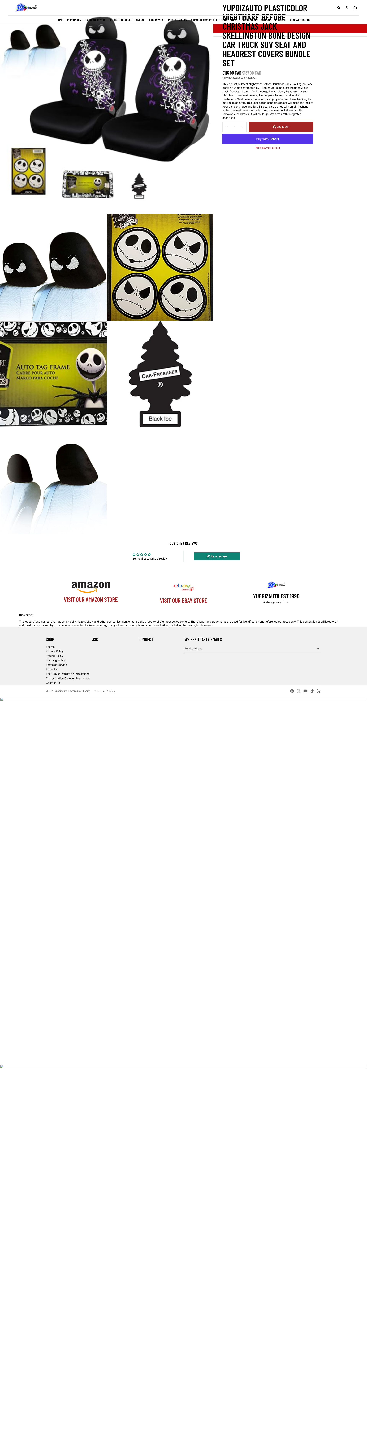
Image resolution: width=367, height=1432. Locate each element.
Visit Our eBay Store (183, 600)
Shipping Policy (55, 660)
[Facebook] (292, 691)
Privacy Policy (54, 651)
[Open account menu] (347, 7)
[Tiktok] (312, 691)
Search (50, 646)
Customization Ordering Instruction (67, 678)
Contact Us (53, 682)
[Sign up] (317, 648)
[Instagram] (298, 691)
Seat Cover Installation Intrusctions (67, 673)
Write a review (217, 556)
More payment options (268, 147)
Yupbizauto (61, 690)
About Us (52, 669)
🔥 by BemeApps (30, 1425)
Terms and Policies (104, 691)
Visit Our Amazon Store (91, 599)
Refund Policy (54, 655)
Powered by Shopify (79, 690)
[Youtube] (305, 691)
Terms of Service (56, 664)
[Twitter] (319, 691)
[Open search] (339, 7)
